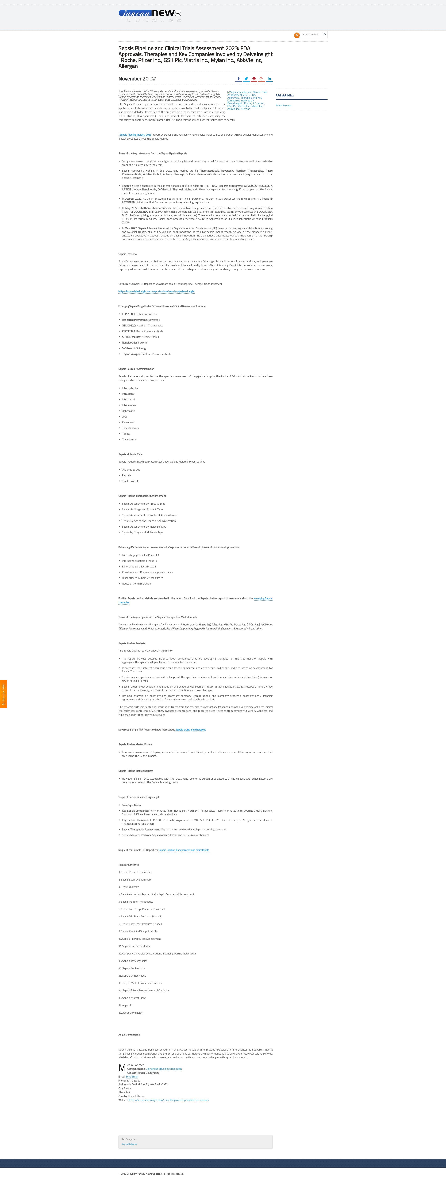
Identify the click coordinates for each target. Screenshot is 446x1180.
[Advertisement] (264, 16)
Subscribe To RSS (3, 693)
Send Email (132, 1077)
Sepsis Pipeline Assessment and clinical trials (184, 850)
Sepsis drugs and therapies (190, 730)
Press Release (129, 1144)
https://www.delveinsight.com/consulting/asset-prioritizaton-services (169, 1100)
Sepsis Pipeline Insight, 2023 (135, 135)
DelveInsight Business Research (164, 1069)
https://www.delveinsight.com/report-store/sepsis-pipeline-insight (156, 291)
